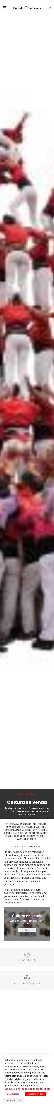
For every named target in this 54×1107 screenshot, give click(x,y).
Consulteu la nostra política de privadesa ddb (27, 1089)
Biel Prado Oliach (31, 827)
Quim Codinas (13, 827)
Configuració (13, 1094)
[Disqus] (27, 1028)
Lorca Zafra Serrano (20, 824)
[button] (4, 7)
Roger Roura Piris (38, 833)
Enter (27, 930)
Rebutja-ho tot (13, 1100)
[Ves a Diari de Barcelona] (26, 8)
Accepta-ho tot (35, 1094)
